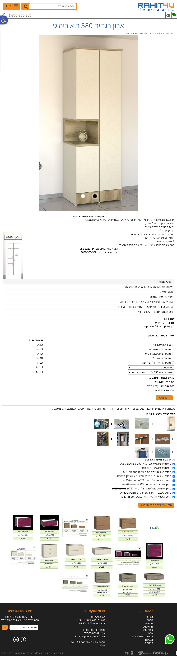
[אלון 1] (154, 528)
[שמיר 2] (128, 595)
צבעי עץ (165, 223)
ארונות (165, 33)
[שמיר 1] (154, 595)
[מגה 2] (75, 567)
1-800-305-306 (20, 15)
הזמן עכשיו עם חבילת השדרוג (156, 505)
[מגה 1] (102, 567)
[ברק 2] (23, 540)
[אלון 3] (101, 540)
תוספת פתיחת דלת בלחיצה (156, 362)
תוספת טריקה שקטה (160, 349)
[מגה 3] (49, 567)
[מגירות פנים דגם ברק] (128, 564)
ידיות (157, 223)
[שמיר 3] (101, 595)
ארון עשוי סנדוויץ (162, 345)
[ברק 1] (49, 540)
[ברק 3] (154, 567)
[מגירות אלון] (75, 536)
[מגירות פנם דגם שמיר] (75, 592)
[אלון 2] (128, 540)
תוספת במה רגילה (161, 358)
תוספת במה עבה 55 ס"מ (158, 353)
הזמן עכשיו (164, 397)
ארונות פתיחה (154, 33)
